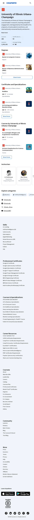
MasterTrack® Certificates (10, 389)
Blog (4, 430)
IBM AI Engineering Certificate (11, 278)
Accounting (6, 227)
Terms (4, 454)
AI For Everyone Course (9, 304)
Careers (5, 379)
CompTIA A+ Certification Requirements (13, 341)
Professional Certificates (10, 387)
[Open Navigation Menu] (3, 3)
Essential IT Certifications (10, 346)
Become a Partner (8, 402)
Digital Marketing (7, 237)
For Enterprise (7, 394)
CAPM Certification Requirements (12, 338)
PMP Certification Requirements (11, 353)
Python (5, 247)
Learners (5, 423)
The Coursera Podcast (9, 433)
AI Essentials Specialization (10, 299)
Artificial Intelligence (20, 195)
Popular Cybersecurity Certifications (13, 355)
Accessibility (6, 462)
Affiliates (5, 472)
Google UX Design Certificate (11, 276)
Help (4, 459)
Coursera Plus (6, 384)
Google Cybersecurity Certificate (12, 266)
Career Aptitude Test (8, 336)
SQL (4, 249)
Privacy (5, 457)
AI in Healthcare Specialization (11, 307)
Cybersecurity (7, 232)
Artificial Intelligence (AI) (9, 229)
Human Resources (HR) (9, 239)
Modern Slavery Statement (10, 474)
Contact (5, 464)
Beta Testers (6, 428)
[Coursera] (11, 3)
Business (7, 195)
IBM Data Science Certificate (10, 283)
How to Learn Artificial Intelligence (12, 351)
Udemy (5, 409)
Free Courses (6, 407)
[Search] (30, 3)
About (4, 372)
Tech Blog (5, 435)
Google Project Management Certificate (14, 273)
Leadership (6, 377)
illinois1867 (7, 211)
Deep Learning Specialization (11, 309)
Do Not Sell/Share (7, 477)
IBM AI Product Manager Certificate (12, 280)
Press (4, 449)
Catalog (5, 382)
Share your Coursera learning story (12, 358)
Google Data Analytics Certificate (12, 268)
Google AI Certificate (8, 263)
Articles (5, 467)
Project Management (8, 244)
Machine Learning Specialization (11, 317)
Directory (5, 469)
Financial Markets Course (9, 314)
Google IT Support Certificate (11, 271)
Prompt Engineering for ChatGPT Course (14, 319)
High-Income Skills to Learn (10, 348)
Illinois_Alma (8, 207)
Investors (5, 452)
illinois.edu (7, 200)
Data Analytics (7, 234)
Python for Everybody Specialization (13, 322)
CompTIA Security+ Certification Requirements (15, 343)
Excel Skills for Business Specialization (13, 312)
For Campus (6, 399)
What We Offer (7, 374)
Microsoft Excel (7, 242)
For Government (7, 397)
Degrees (5, 392)
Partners (5, 426)
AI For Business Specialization (11, 302)
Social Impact (6, 404)
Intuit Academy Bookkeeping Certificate (14, 285)
